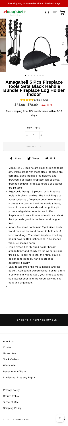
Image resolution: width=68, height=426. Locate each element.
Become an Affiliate (14, 371)
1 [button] (25, 76)
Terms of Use (11, 402)
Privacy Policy (11, 390)
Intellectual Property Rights (19, 377)
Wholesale (9, 365)
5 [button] (37, 76)
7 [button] (43, 76)
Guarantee (9, 353)
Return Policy (11, 396)
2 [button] (29, 76)
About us (8, 341)
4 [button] (35, 76)
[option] (34, 3)
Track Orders (11, 359)
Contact (7, 347)
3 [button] (32, 76)
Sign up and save (16, 419)
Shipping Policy (12, 408)
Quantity (34, 128)
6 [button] (40, 76)
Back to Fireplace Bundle (36, 320)
